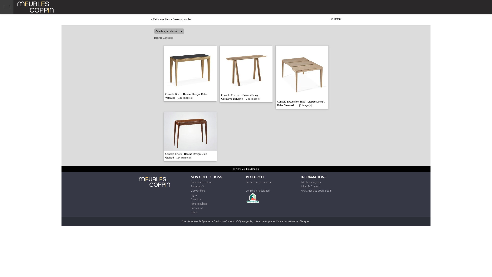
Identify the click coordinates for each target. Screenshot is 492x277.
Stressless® (197, 186)
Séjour (194, 195)
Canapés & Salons (201, 182)
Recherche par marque (259, 182)
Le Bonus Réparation (258, 191)
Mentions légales (311, 182)
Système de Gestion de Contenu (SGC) (227, 221)
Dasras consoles (182, 19)
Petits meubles (161, 19)
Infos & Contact (310, 186)
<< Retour (335, 19)
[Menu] (6, 7)
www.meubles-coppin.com (316, 191)
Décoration (197, 208)
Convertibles (198, 191)
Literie (194, 212)
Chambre (196, 199)
